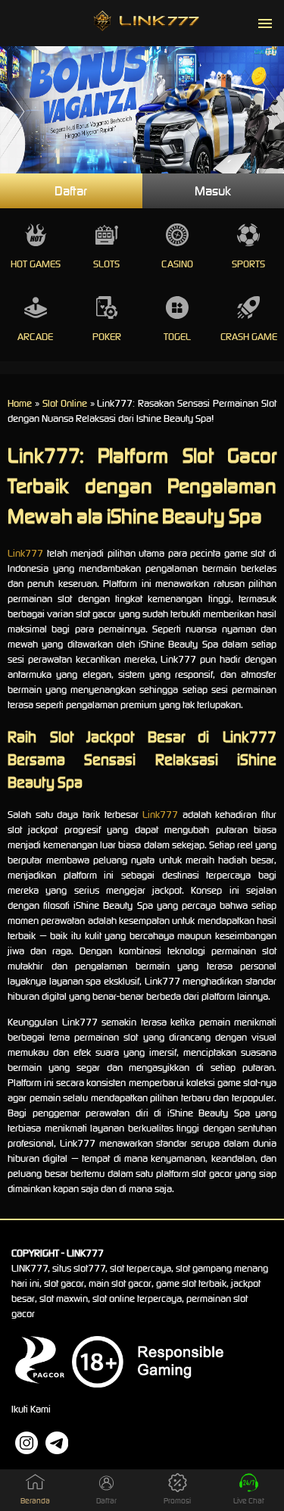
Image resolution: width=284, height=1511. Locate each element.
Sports (248, 264)
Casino (177, 264)
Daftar (71, 191)
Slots (106, 264)
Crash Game (248, 336)
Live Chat (248, 1501)
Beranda (35, 1501)
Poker (106, 336)
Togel (177, 336)
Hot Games (36, 264)
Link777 (25, 553)
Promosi (177, 1501)
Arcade (35, 336)
